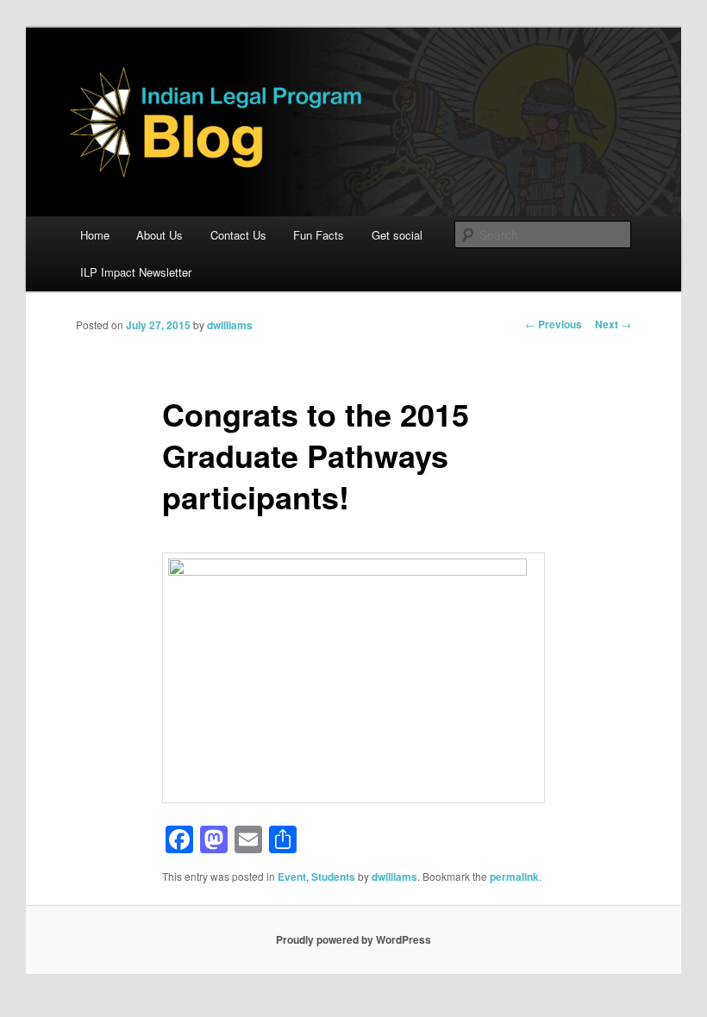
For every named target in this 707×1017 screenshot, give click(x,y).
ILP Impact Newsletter (135, 272)
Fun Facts (318, 235)
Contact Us (238, 235)
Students (333, 876)
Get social (397, 235)
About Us (159, 235)
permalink (514, 876)
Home (94, 235)
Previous (553, 324)
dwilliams (230, 325)
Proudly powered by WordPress (353, 939)
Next (613, 324)
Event (292, 876)
